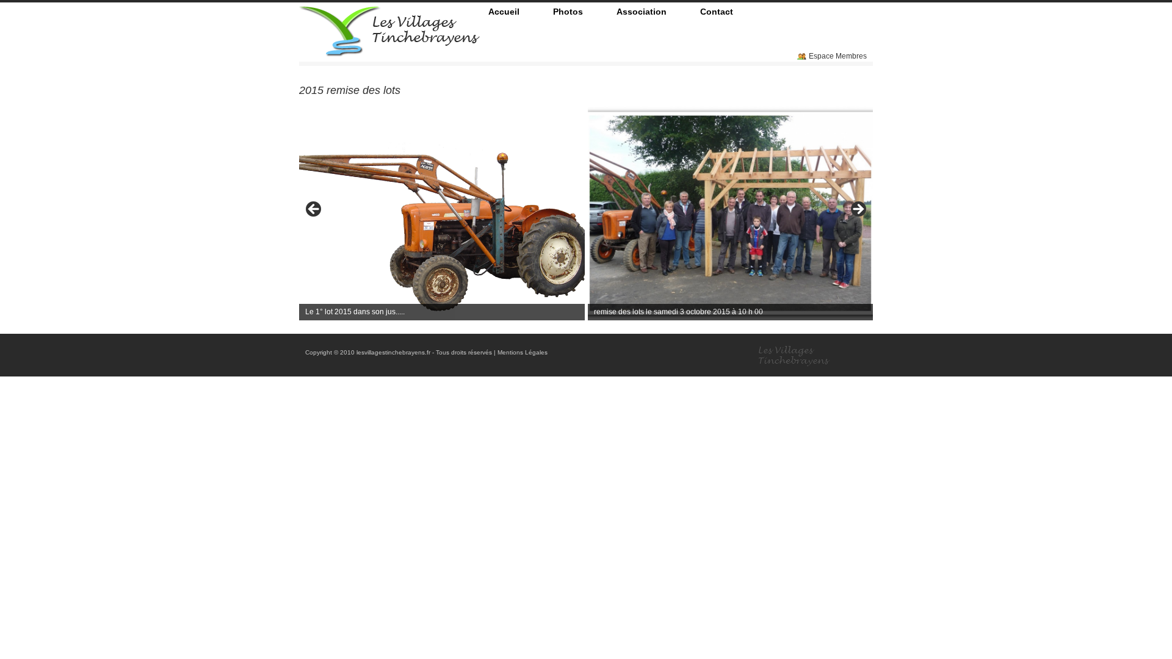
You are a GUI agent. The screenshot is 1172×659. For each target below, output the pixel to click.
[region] (586, 213)
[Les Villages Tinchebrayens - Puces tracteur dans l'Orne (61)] (389, 52)
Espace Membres (838, 56)
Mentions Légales (522, 352)
